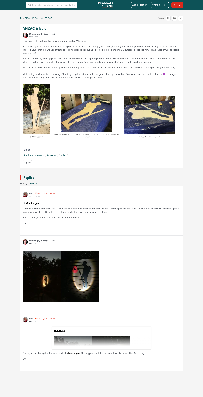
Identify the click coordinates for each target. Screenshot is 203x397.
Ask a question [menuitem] (139, 5)
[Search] (29, 5)
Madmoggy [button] (34, 34)
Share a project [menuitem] (160, 5)
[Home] (21, 18)
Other (63, 155)
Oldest (32, 183)
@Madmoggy (32, 203)
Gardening (51, 155)
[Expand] (101, 347)
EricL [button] (31, 193)
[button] (25, 35)
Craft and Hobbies (33, 155)
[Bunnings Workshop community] (105, 5)
